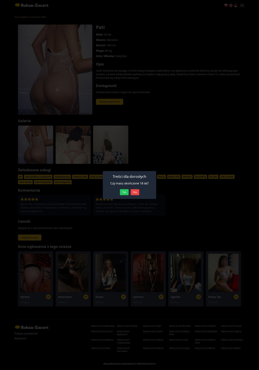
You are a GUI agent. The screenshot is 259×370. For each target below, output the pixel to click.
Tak (124, 192)
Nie (135, 192)
